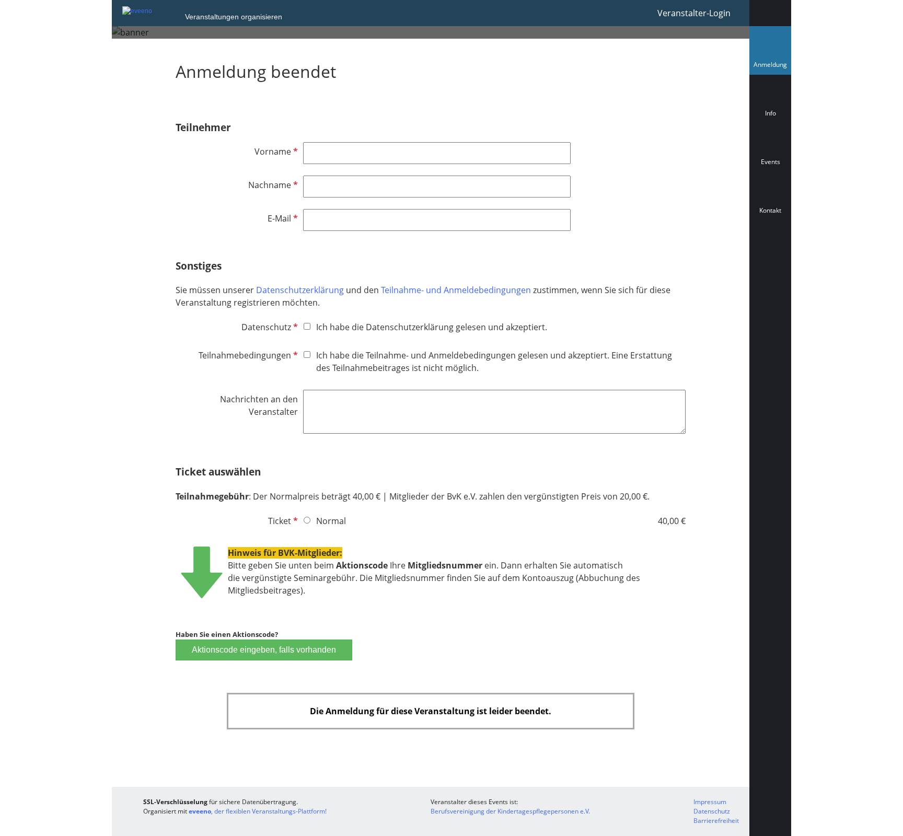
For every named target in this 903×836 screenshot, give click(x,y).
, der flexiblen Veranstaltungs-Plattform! (258, 811)
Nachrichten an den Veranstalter (259, 405)
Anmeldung (772, 67)
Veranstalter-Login (694, 13)
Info (770, 113)
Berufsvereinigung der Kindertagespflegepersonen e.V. (510, 811)
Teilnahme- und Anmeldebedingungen (456, 290)
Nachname (272, 185)
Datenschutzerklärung (301, 290)
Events (770, 161)
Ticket (282, 521)
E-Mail (282, 218)
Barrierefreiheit (716, 820)
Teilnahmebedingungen (247, 355)
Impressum (709, 801)
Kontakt (770, 210)
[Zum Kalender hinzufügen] (770, 257)
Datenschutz (268, 327)
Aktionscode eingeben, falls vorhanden (264, 649)
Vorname (275, 151)
